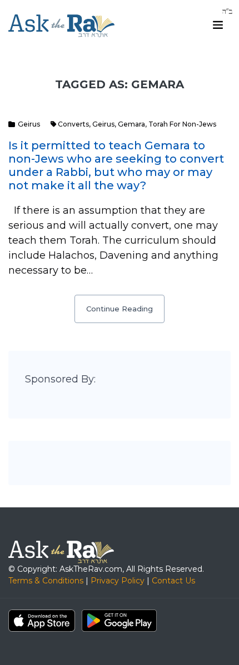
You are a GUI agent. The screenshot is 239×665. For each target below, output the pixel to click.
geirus (103, 124)
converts (73, 124)
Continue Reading (119, 308)
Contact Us (173, 581)
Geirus (29, 124)
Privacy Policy (118, 581)
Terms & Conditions (45, 581)
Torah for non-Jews (182, 124)
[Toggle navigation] (218, 25)
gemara (131, 124)
